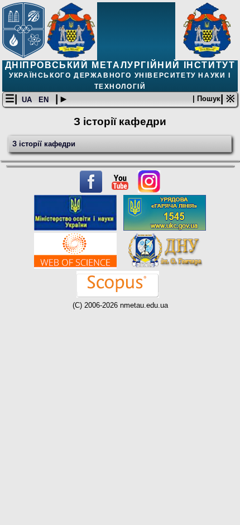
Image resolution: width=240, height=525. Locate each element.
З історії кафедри (43, 144)
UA (28, 100)
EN (45, 100)
